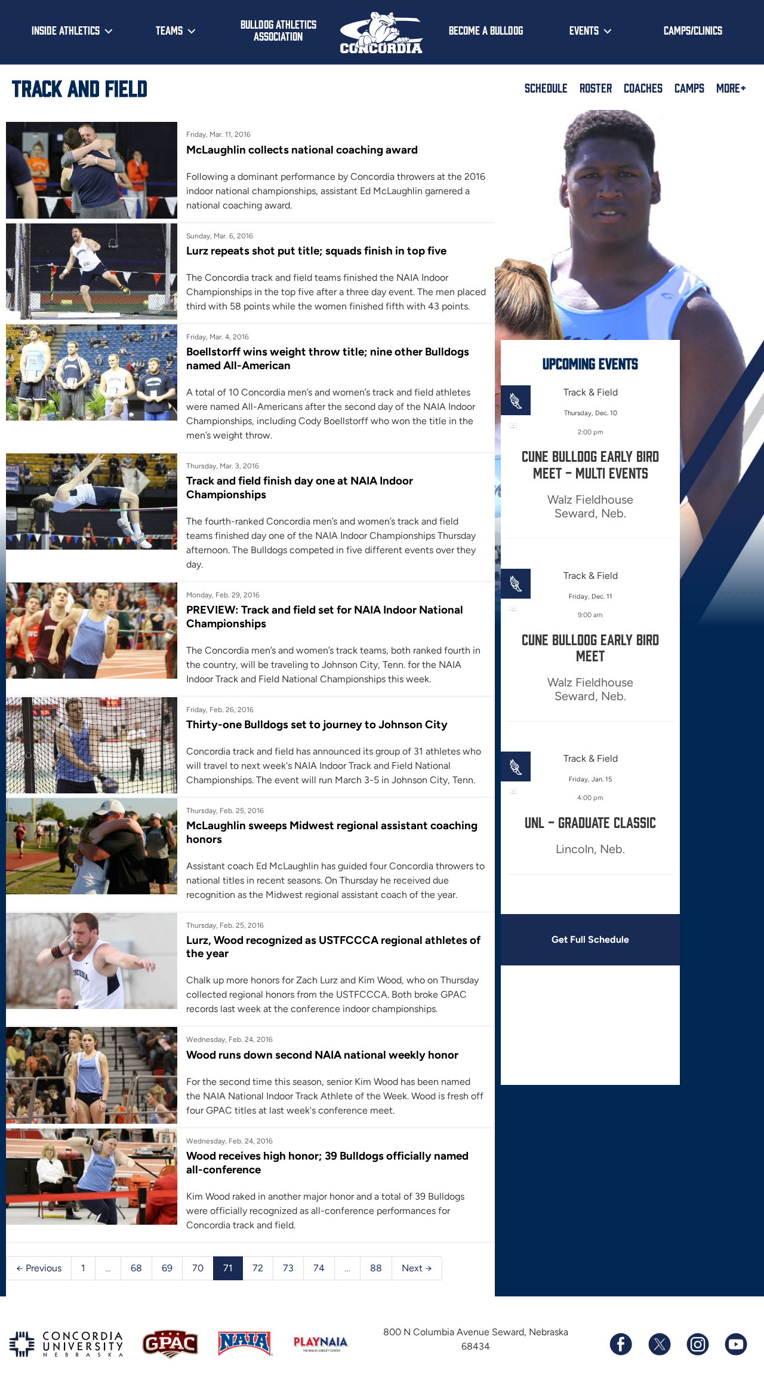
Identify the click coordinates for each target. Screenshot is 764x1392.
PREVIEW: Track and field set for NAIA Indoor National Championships (324, 616)
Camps (689, 87)
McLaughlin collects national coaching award (302, 150)
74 (319, 1268)
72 (257, 1268)
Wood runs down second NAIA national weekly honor (322, 1055)
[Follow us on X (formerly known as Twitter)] (659, 1344)
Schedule (546, 87)
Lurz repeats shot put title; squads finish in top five (316, 250)
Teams (169, 29)
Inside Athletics (66, 29)
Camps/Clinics (693, 29)
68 (136, 1268)
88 (376, 1268)
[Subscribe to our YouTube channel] (735, 1344)
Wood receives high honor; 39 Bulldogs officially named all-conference (327, 1162)
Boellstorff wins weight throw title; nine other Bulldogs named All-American (327, 358)
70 (198, 1268)
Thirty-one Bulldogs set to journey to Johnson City (317, 724)
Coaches (643, 87)
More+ (731, 87)
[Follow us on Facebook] (621, 1344)
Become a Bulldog (486, 29)
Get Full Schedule (590, 939)
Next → (417, 1268)
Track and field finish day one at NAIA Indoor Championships (299, 487)
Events (584, 29)
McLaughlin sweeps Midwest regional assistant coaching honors (332, 831)
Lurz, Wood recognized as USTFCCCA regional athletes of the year (333, 946)
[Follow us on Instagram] (697, 1344)
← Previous (38, 1268)
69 (167, 1268)
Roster (596, 87)
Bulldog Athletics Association (278, 30)
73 (288, 1268)
